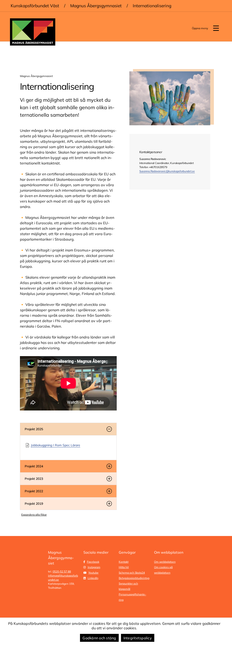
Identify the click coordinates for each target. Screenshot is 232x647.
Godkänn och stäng (99, 638)
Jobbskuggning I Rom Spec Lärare (55, 445)
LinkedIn (93, 578)
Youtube (93, 572)
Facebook (93, 561)
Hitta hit (124, 567)
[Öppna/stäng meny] (216, 28)
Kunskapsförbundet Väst (35, 5)
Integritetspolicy (137, 638)
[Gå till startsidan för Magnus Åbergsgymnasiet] (32, 32)
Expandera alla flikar (34, 514)
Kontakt (123, 561)
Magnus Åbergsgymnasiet (96, 5)
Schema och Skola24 (132, 572)
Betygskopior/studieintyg (134, 578)
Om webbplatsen (165, 561)
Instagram (94, 567)
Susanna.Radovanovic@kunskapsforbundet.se (167, 171)
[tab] (68, 429)
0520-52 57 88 (62, 571)
